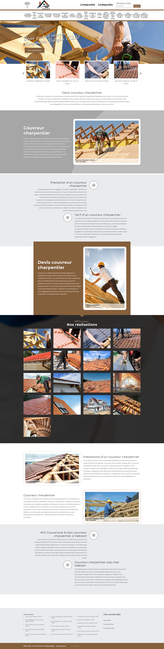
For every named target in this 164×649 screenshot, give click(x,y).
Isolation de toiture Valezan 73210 (88, 623)
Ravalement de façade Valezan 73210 (87, 627)
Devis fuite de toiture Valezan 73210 (62, 634)
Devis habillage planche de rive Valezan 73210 (34, 620)
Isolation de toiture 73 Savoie (40, 15)
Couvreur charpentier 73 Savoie (28, 15)
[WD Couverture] (43, 5)
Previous (23, 73)
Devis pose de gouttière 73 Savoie (79, 15)
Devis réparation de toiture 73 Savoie (144, 15)
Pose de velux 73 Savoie (34, 15)
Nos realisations (34, 50)
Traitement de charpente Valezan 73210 (87, 635)
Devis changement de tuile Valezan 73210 (35, 635)
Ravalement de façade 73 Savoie (48, 15)
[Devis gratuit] (27, 7)
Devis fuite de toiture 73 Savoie (85, 15)
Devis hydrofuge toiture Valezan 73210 (34, 630)
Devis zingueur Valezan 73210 (60, 626)
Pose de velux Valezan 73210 (86, 620)
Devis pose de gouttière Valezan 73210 (61, 630)
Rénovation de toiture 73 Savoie (56, 15)
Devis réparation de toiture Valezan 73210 (61, 622)
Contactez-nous (60, 646)
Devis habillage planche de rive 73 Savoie (106, 15)
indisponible (88, 4)
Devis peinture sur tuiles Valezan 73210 (35, 625)
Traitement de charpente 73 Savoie (65, 15)
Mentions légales (50, 646)
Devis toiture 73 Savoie (99, 15)
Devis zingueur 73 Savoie (72, 15)
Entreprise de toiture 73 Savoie (92, 15)
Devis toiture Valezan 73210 (33, 616)
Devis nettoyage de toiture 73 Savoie (136, 15)
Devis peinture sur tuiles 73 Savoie (112, 15)
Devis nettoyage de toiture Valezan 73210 (62, 617)
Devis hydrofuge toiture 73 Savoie (119, 15)
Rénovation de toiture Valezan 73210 (89, 631)
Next (140, 73)
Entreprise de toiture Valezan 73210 (88, 616)
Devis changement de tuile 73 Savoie (128, 15)
